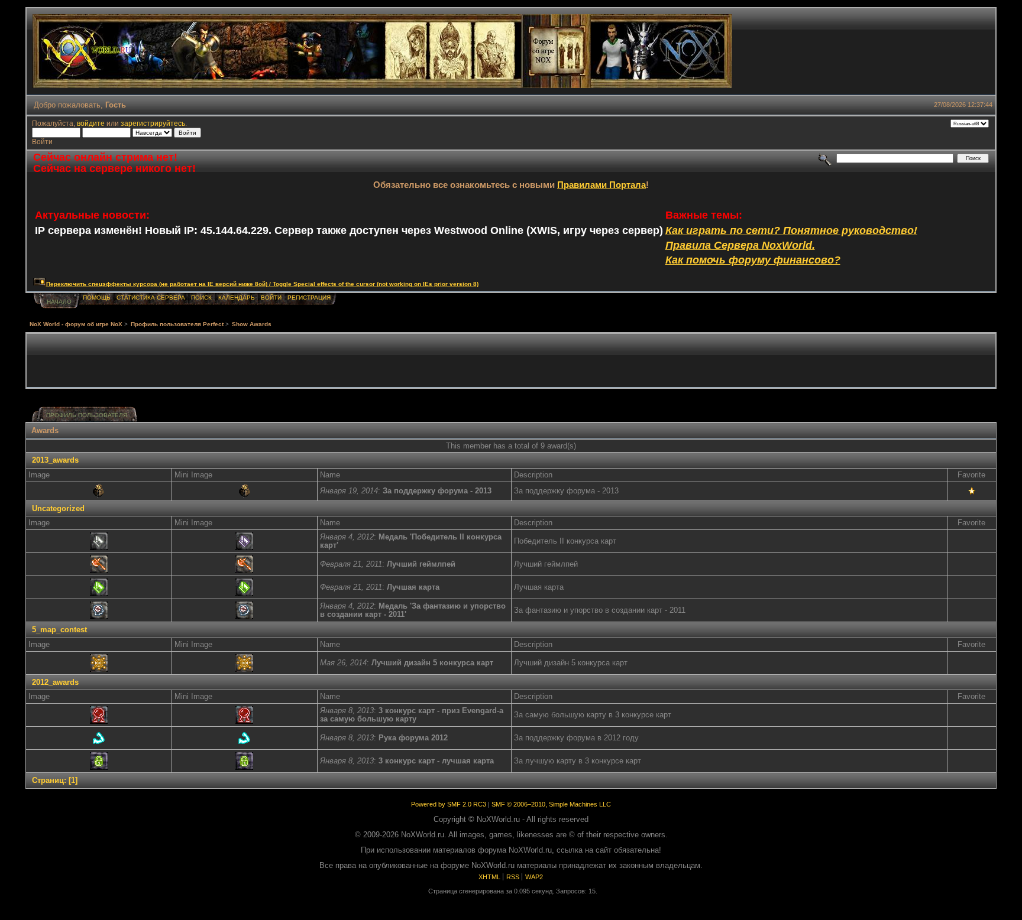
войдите (91, 123)
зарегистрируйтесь (153, 123)
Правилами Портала (601, 185)
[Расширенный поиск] (825, 158)
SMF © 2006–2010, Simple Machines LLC (551, 804)
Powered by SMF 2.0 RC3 (448, 804)
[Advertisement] (511, 360)
